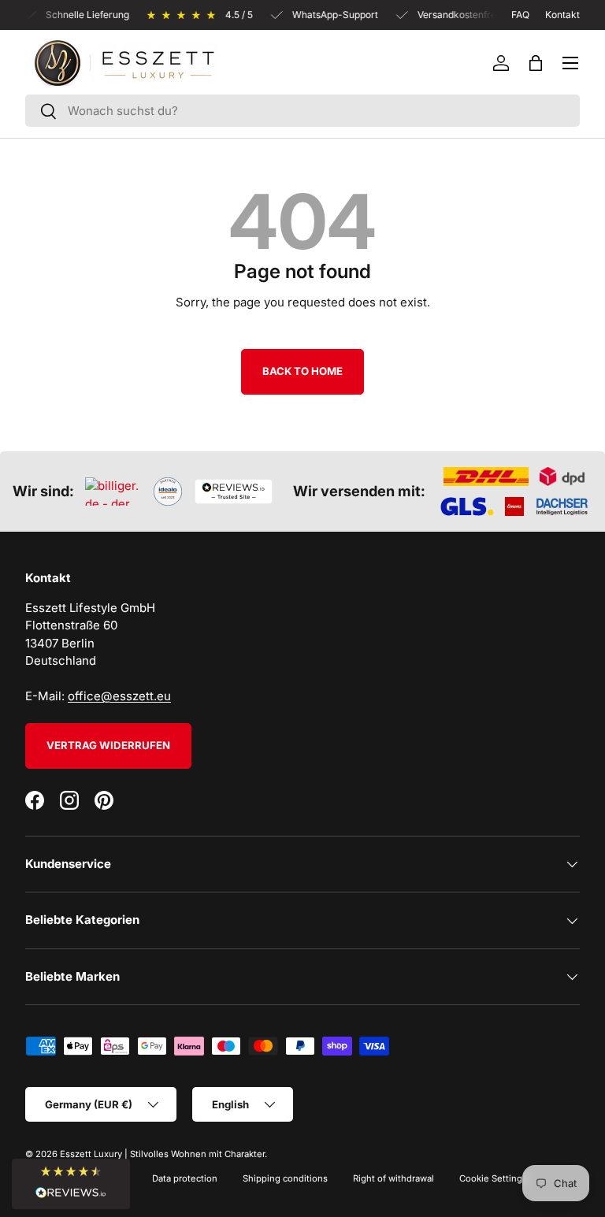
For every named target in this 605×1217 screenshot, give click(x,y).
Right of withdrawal (393, 1178)
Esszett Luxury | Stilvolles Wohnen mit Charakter (162, 1153)
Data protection (184, 1178)
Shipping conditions (285, 1178)
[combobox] (302, 111)
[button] (535, 63)
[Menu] (570, 63)
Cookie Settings (493, 1178)
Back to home (302, 371)
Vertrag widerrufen (108, 745)
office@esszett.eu (119, 695)
